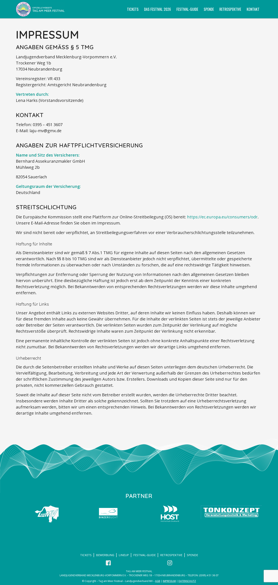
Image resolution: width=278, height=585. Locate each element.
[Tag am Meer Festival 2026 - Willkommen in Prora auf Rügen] (40, 9)
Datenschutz (187, 581)
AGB (157, 581)
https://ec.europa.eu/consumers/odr (222, 217)
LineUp (124, 555)
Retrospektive (171, 555)
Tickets (86, 555)
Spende (192, 555)
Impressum (169, 581)
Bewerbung (105, 555)
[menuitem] (132, 9)
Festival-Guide (144, 555)
